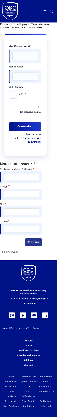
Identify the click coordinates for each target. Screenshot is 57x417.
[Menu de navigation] (44, 11)
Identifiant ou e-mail (20, 46)
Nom (3, 203)
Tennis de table (46, 391)
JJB (28, 386)
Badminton (11, 381)
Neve (5, 328)
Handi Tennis (46, 386)
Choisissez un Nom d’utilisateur (17, 169)
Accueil (29, 340)
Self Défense (28, 396)
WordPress (32, 328)
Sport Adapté (28, 401)
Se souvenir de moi (30, 112)
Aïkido (11, 376)
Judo (28, 391)
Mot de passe (16, 66)
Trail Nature (46, 401)
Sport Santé (28, 406)
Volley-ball (46, 406)
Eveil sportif (11, 401)
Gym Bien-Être (28, 376)
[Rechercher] (51, 11)
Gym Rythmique (28, 381)
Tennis (45, 381)
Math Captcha (16, 87)
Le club (28, 345)
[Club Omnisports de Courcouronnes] (10, 11)
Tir (46, 396)
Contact (28, 365)
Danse (11, 391)
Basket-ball (11, 386)
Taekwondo (46, 376)
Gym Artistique (11, 406)
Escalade (11, 396)
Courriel (5, 221)
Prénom (5, 186)
